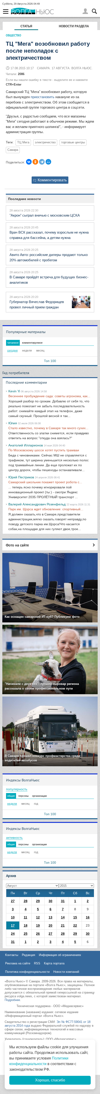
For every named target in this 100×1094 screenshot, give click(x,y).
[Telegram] (42, 162)
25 (25, 933)
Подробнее (12, 1000)
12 (38, 917)
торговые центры (73, 142)
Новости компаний (66, 971)
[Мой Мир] (48, 162)
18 (25, 925)
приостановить (42, 97)
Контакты (11, 955)
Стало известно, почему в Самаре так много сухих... (48, 428)
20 (50, 925)
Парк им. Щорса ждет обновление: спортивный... (45, 509)
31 (63, 901)
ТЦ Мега (23, 142)
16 (88, 917)
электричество (45, 142)
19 (38, 925)
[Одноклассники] (35, 162)
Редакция (28, 955)
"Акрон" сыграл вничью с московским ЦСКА (45, 215)
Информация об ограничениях (60, 955)
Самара (12, 150)
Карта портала (54, 963)
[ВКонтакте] (29, 162)
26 (38, 933)
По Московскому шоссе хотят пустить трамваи (43, 450)
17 (13, 925)
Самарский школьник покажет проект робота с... (45, 482)
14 (63, 917)
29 (38, 901)
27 (13, 901)
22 (75, 925)
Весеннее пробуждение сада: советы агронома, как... (49, 396)
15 (75, 917)
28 (25, 901)
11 (25, 917)
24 (13, 933)
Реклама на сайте (17, 963)
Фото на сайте (17, 545)
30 (50, 901)
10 (13, 917)
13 (50, 917)
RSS (37, 963)
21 (63, 925)
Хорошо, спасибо (50, 1080)
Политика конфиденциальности (27, 971)
